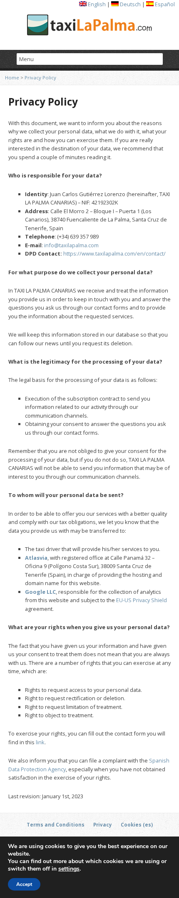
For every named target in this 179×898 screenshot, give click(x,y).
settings (69, 869)
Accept (24, 884)
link (40, 742)
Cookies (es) (137, 825)
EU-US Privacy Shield (141, 600)
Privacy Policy (40, 77)
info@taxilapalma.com (71, 245)
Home (12, 77)
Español (164, 4)
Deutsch (130, 4)
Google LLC (40, 591)
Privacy (102, 825)
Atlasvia (36, 557)
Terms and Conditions (56, 825)
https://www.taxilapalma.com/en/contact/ (114, 253)
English (96, 4)
